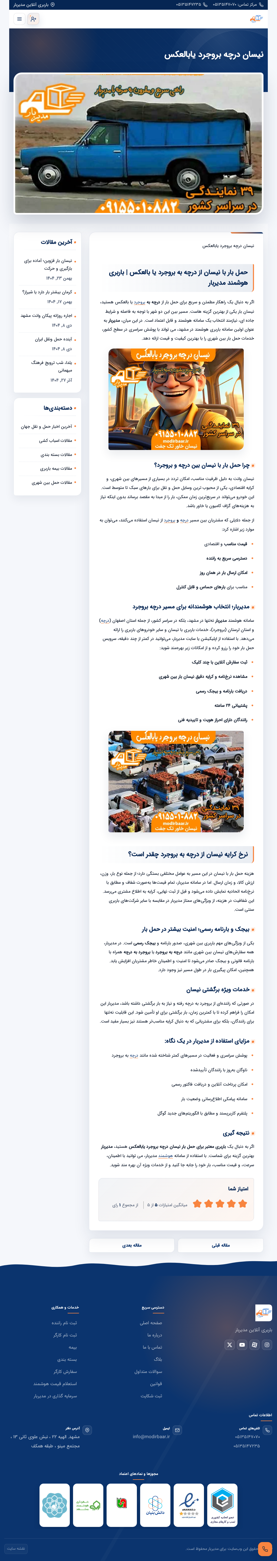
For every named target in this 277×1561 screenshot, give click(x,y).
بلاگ (158, 1359)
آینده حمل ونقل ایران (53, 339)
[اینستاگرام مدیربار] (267, 1345)
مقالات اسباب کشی (55, 440)
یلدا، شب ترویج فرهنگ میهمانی (51, 366)
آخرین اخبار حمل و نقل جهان (46, 426)
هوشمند (165, 1156)
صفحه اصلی (151, 1323)
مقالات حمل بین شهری (52, 482)
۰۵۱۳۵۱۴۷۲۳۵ (188, 4)
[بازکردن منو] (19, 19)
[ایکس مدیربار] (230, 1345)
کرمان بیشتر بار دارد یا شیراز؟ (47, 292)
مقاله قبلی (221, 1245)
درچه (184, 520)
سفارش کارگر (65, 1371)
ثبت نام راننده (64, 1323)
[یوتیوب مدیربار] (242, 1345)
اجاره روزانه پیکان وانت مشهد (46, 315)
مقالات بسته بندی (56, 454)
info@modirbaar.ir (151, 1437)
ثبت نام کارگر (65, 1335)
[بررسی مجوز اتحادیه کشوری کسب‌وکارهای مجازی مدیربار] (222, 1505)
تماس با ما (152, 1347)
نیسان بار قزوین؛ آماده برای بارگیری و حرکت (48, 264)
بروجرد (139, 302)
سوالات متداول (148, 1371)
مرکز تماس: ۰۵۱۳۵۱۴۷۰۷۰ (235, 4)
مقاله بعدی (131, 1245)
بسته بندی (67, 1359)
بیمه (73, 1347)
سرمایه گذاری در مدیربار (55, 1396)
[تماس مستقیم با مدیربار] (265, 1549)
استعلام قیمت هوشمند (55, 1384)
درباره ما (154, 1335)
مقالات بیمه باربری (56, 468)
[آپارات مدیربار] (254, 1345)
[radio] (197, 1203)
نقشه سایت (16, 1549)
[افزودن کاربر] (33, 19)
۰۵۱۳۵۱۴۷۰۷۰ (247, 1437)
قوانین (156, 1384)
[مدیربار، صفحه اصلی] (152, 19)
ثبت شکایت (151, 1396)
